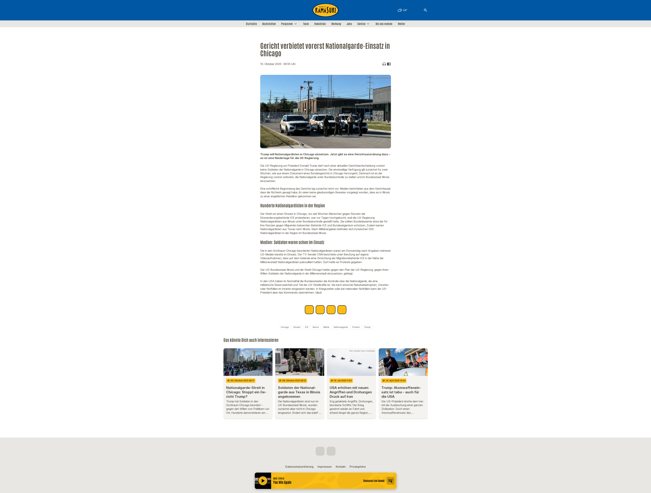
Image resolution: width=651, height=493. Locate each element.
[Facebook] (226, 10)
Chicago (285, 327)
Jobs (349, 23)
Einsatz (297, 327)
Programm (287, 23)
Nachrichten (269, 23)
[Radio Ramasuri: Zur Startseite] (326, 10)
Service (361, 23)
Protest (356, 327)
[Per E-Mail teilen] (342, 310)
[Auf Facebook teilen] (309, 310)
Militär (326, 327)
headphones (384, 64)
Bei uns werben (384, 23)
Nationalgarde (341, 327)
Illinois (316, 327)
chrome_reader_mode (389, 64)
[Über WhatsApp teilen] (331, 310)
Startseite (251, 23)
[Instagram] (233, 10)
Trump (367, 327)
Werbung (336, 23)
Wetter (401, 23)
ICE (306, 327)
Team (306, 23)
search (425, 10)
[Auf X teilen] (320, 310)
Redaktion (320, 23)
